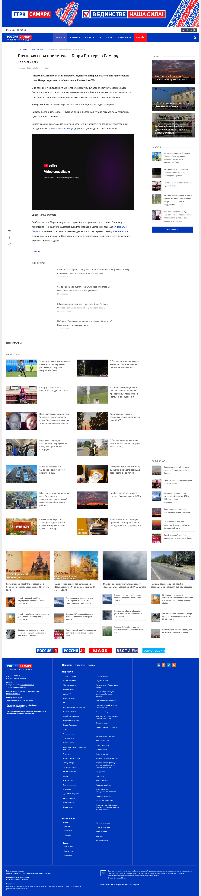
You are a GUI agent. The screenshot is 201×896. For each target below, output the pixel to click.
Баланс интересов (102, 723)
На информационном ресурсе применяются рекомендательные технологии (26, 712)
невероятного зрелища (61, 128)
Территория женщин (103, 796)
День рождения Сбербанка (106, 700)
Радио (109, 38)
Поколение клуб (69, 712)
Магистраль (67, 703)
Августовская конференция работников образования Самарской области (106, 765)
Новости (60, 38)
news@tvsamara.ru (27, 685)
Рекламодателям (102, 840)
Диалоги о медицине (71, 793)
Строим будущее (102, 676)
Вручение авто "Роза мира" (106, 736)
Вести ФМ (68, 855)
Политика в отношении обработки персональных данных (22, 706)
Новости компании (103, 827)
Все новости (172, 229)
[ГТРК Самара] (19, 38)
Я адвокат (67, 789)
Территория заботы (103, 785)
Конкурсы (75, 38)
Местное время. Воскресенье (74, 707)
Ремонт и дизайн (102, 780)
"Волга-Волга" (68, 743)
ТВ (100, 38)
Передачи (67, 672)
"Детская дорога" (69, 685)
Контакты (99, 836)
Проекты (89, 38)
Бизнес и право (69, 798)
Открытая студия (69, 771)
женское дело (68, 802)
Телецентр (100, 776)
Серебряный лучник (71, 720)
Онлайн (140, 38)
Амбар (65, 776)
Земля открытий (102, 754)
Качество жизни (69, 698)
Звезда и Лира (68, 763)
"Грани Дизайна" (69, 681)
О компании (124, 38)
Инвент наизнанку (103, 745)
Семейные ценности (71, 716)
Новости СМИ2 (14, 343)
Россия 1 (67, 826)
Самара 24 (68, 835)
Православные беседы (72, 758)
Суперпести (100, 772)
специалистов (120, 231)
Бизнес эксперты (69, 785)
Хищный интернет (70, 725)
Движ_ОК (67, 694)
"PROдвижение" (69, 738)
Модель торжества (103, 732)
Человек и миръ (69, 734)
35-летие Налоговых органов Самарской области (107, 717)
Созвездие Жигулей (103, 712)
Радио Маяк (68, 846)
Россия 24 (68, 831)
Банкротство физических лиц (107, 758)
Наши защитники (102, 740)
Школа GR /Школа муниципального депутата (106, 790)
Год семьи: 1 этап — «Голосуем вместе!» (74, 748)
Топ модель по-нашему (104, 800)
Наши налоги (68, 807)
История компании (103, 823)
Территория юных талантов (106, 727)
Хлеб (65, 729)
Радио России (69, 851)
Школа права (68, 780)
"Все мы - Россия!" (70, 676)
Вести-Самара (68, 689)
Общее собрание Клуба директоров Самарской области (105, 694)
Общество (36, 252)
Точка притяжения (70, 767)
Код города (67, 754)
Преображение (101, 749)
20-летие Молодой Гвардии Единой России (106, 706)
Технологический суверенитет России (107, 686)
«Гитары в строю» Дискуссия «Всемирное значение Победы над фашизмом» (107, 807)
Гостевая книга (101, 832)
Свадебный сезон (102, 681)
